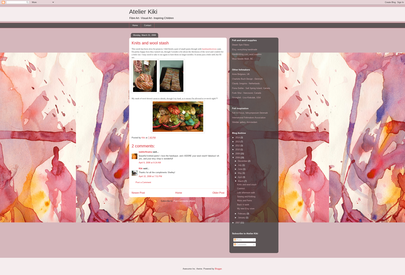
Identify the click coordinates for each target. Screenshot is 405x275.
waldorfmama (145, 152)
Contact (147, 25)
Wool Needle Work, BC (242, 59)
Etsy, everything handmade (244, 49)
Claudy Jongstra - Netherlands (246, 83)
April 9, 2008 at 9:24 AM (150, 162)
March (241, 181)
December (243, 161)
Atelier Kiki (143, 11)
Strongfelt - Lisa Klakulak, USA (246, 97)
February (242, 213)
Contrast (241, 188)
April (240, 177)
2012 (237, 145)
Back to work (243, 204)
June (240, 169)
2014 (237, 137)
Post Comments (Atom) (184, 201)
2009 (237, 153)
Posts (239, 240)
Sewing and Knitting (246, 196)
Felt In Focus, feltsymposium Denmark (250, 113)
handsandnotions (209, 49)
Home (135, 25)
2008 (237, 157)
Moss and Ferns (244, 200)
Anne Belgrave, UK (241, 74)
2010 (237, 149)
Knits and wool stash (246, 184)
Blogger (218, 269)
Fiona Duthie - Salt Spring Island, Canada (251, 88)
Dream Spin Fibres (240, 45)
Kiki (141, 168)
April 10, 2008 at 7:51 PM (150, 176)
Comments (241, 244)
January (242, 217)
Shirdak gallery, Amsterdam (244, 122)
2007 (237, 222)
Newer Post (138, 192)
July (240, 165)
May (240, 173)
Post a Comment (143, 182)
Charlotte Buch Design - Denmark (247, 79)
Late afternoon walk (246, 192)
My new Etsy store (245, 208)
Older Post (218, 192)
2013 (237, 141)
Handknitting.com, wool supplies (247, 54)
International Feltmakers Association (248, 117)
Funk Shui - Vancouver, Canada (246, 93)
